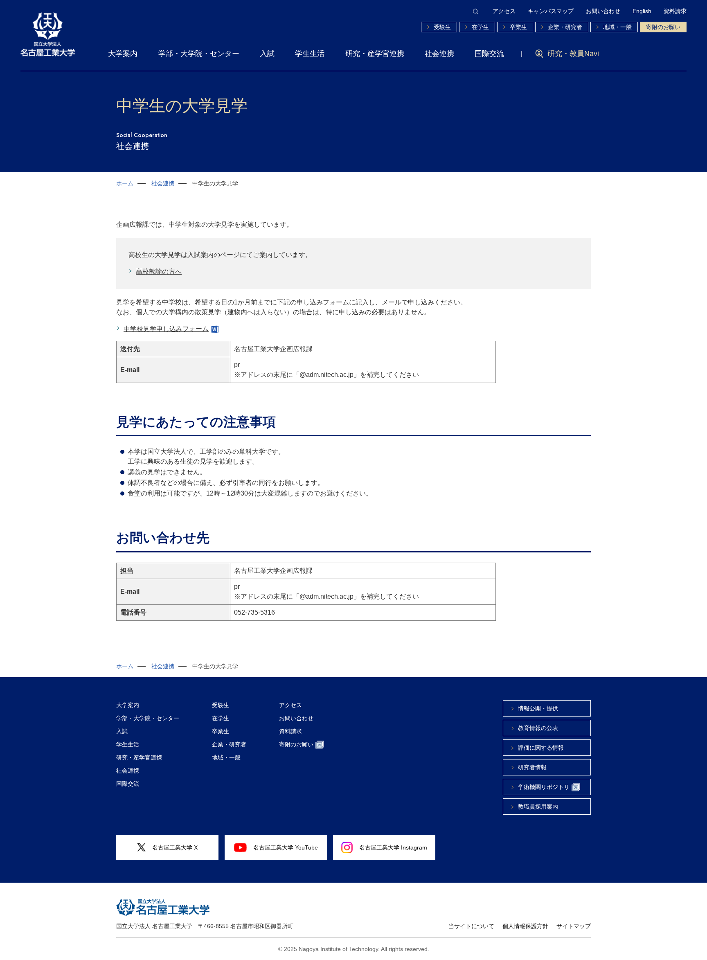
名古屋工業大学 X (175, 847)
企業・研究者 (565, 27)
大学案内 (122, 54)
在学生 (480, 27)
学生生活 (309, 54)
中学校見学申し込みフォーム (166, 328)
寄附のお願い (663, 27)
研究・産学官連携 (374, 54)
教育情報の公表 (538, 728)
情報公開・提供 (538, 708)
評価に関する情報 (541, 747)
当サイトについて (471, 926)
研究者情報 (532, 767)
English (642, 11)
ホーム (124, 183)
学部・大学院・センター (198, 54)
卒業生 (518, 27)
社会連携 (439, 54)
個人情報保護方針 (525, 926)
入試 (267, 54)
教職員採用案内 (538, 806)
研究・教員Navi (573, 54)
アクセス (504, 11)
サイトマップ (573, 926)
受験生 (442, 27)
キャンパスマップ (551, 11)
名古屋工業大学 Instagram (393, 847)
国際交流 (489, 54)
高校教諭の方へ (159, 271)
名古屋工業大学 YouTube (285, 847)
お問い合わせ (603, 11)
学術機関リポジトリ (544, 787)
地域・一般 (617, 27)
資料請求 (675, 11)
